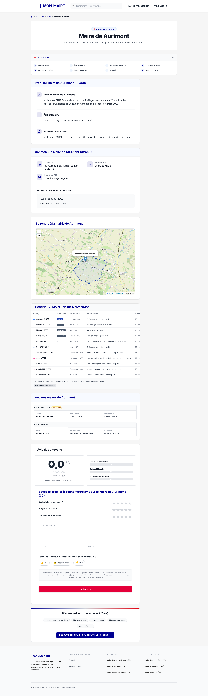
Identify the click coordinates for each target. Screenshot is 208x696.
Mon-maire (41, 656)
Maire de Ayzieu (79, 620)
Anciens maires (150, 70)
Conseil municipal (79, 70)
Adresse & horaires (44, 70)
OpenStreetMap (121, 293)
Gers (49, 17)
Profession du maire (116, 65)
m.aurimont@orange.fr (56, 178)
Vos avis (112, 70)
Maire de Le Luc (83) (153, 672)
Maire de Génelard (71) (116, 666)
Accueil (72, 660)
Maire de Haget (97, 620)
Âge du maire (78, 65)
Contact (72, 672)
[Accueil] (32, 17)
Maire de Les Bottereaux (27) (118, 672)
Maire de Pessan (85, 626)
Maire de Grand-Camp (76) (155, 660)
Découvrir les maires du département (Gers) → (85, 635)
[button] (85, 259)
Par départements (139, 6)
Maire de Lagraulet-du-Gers (57, 620)
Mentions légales (75, 666)
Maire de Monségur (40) (154, 666)
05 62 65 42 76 (103, 166)
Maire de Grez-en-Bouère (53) (119, 660)
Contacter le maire (151, 65)
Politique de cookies (68, 687)
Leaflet (110, 293)
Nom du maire (42, 65)
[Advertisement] (160, 115)
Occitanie (40, 17)
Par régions (161, 6)
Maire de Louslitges (117, 620)
